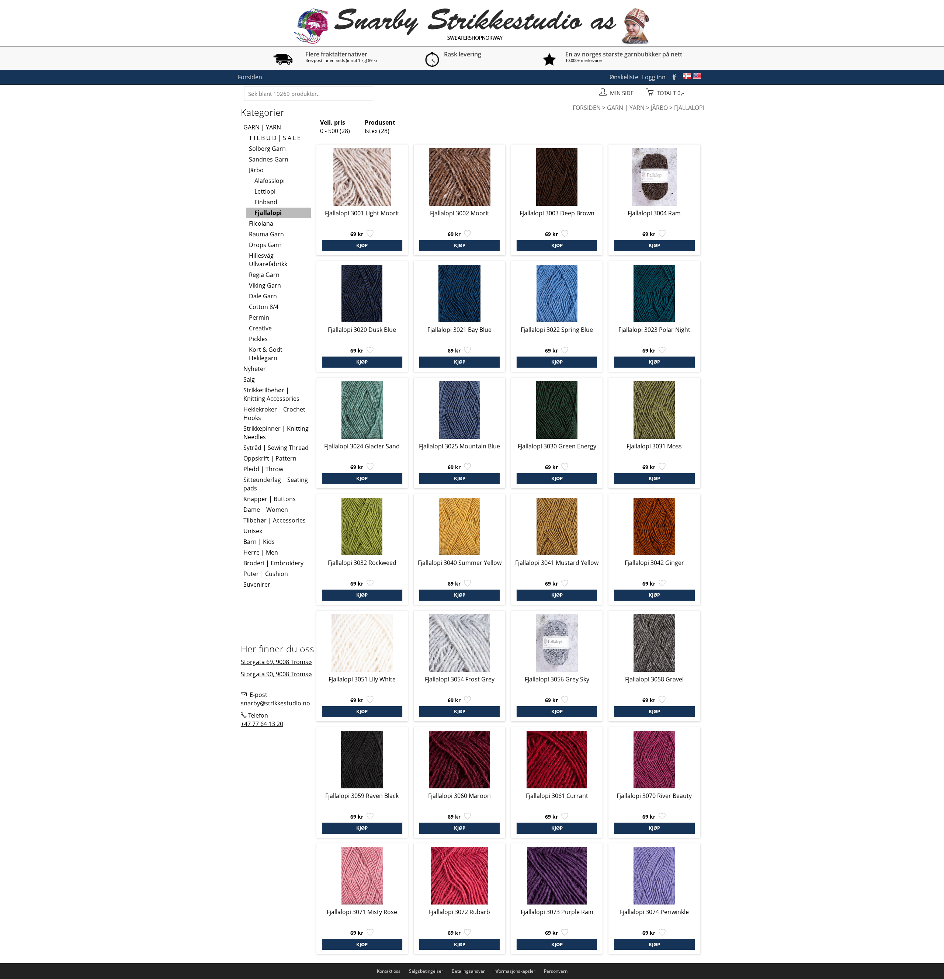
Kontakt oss (388, 971)
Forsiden (250, 77)
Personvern (556, 971)
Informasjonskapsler (514, 971)
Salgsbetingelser (426, 971)
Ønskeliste (624, 77)
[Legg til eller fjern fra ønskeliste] (369, 235)
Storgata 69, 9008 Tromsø (276, 662)
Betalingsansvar (468, 971)
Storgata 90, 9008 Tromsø (276, 674)
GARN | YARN (626, 108)
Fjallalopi (689, 108)
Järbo (659, 108)
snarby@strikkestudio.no (275, 703)
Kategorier (262, 112)
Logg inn (654, 77)
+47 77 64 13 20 (262, 724)
